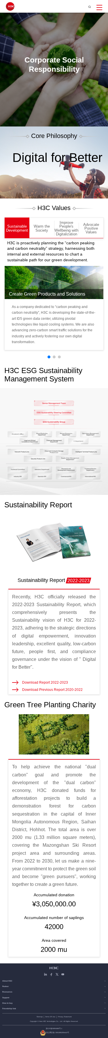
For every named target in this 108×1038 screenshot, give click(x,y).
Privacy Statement (65, 1017)
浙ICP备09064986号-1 (54, 1028)
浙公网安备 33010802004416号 (57, 1032)
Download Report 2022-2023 (45, 682)
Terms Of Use (50, 1017)
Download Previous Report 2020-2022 (52, 690)
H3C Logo (10, 6)
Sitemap (40, 1017)
